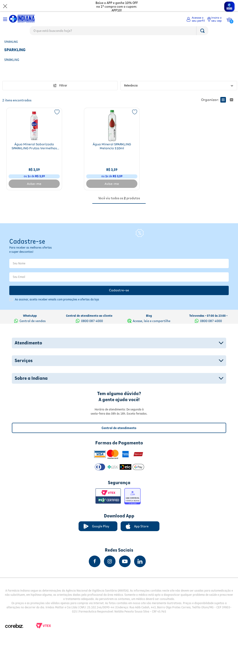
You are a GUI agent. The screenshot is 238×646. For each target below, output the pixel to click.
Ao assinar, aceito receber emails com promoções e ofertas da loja (57, 299)
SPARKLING (11, 41)
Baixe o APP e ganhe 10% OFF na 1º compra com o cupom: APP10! (117, 6)
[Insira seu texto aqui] (94, 561)
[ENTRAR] (196, 19)
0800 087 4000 (92, 321)
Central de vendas (33, 321)
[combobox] (119, 31)
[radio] (223, 100)
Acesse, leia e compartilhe (151, 321)
